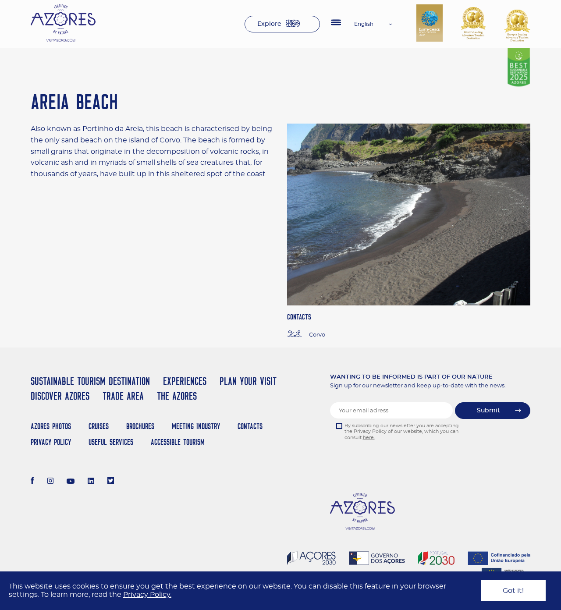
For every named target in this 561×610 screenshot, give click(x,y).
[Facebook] (32, 481)
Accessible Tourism (178, 442)
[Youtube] (71, 481)
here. (369, 437)
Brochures (140, 426)
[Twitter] (110, 481)
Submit (488, 411)
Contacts (250, 426)
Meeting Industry (196, 426)
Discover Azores (60, 395)
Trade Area (123, 395)
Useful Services (111, 442)
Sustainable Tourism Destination (90, 381)
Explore (269, 24)
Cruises (99, 426)
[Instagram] (50, 481)
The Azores (177, 395)
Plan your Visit (248, 381)
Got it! (513, 590)
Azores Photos (51, 426)
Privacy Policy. (147, 594)
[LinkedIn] (91, 481)
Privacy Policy (51, 442)
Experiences (184, 381)
